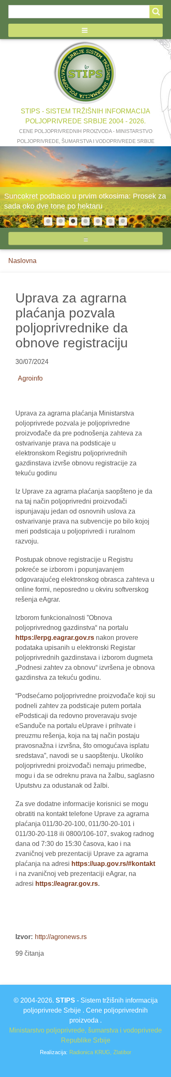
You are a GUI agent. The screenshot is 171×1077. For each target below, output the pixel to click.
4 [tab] (85, 221)
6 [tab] (110, 221)
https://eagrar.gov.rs (66, 883)
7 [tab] (123, 221)
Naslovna (22, 260)
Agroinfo (30, 378)
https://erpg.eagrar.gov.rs (54, 637)
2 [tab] (60, 221)
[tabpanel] (85, 187)
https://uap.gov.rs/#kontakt (113, 863)
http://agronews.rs (61, 936)
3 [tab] (73, 221)
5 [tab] (98, 221)
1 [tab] (48, 221)
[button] (85, 30)
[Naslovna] (85, 72)
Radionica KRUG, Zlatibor (100, 1053)
